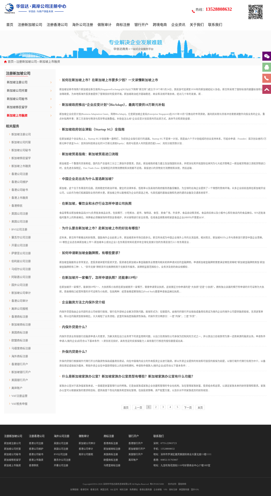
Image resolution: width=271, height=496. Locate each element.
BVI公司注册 (19, 229)
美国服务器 (184, 489)
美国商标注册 (19, 332)
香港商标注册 (19, 316)
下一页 (188, 407)
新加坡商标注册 (21, 324)
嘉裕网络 (182, 484)
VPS (165, 489)
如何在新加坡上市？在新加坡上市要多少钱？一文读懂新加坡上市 (110, 80)
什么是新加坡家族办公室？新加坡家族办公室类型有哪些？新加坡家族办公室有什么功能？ (128, 376)
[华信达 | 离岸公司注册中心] (35, 8)
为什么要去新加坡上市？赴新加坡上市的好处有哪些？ (102, 228)
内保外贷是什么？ (75, 327)
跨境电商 (160, 25)
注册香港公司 (57, 25)
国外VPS (195, 489)
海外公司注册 (82, 25)
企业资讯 (178, 25)
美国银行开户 (19, 380)
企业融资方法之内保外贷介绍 (83, 302)
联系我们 (215, 25)
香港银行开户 (19, 364)
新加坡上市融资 (49, 61)
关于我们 (197, 25)
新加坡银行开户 (21, 372)
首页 (9, 25)
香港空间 (84, 489)
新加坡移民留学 (17, 107)
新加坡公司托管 (17, 90)
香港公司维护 (19, 181)
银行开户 (141, 25)
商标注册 (123, 25)
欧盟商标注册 (19, 340)
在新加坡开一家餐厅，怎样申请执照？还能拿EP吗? (100, 277)
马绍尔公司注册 (21, 269)
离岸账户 (16, 388)
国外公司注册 (19, 284)
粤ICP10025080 (157, 484)
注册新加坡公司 (30, 25)
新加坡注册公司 (17, 82)
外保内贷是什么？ (75, 352)
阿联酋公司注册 (21, 277)
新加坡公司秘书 (17, 98)
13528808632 (168, 449)
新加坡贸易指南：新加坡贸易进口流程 (90, 154)
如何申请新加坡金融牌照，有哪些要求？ (92, 253)
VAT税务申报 (19, 403)
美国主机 (104, 489)
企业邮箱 (158, 489)
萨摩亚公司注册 (21, 253)
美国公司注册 (19, 221)
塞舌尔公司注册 (21, 237)
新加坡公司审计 (21, 292)
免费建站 (134, 489)
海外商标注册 (19, 356)
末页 (200, 407)
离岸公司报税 (19, 308)
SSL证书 (114, 489)
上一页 (138, 407)
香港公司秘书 (19, 189)
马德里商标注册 (21, 348)
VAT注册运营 (19, 395)
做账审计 (105, 25)
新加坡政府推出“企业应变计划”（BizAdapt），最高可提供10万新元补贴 (113, 105)
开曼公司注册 (19, 245)
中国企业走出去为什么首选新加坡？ (88, 179)
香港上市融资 (19, 197)
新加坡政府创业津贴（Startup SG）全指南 (93, 129)
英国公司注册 (19, 213)
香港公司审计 (19, 300)
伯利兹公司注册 (21, 261)
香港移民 (16, 205)
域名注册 (124, 489)
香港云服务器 (146, 489)
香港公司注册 (19, 174)
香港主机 (94, 489)
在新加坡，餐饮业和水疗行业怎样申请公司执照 (97, 203)
